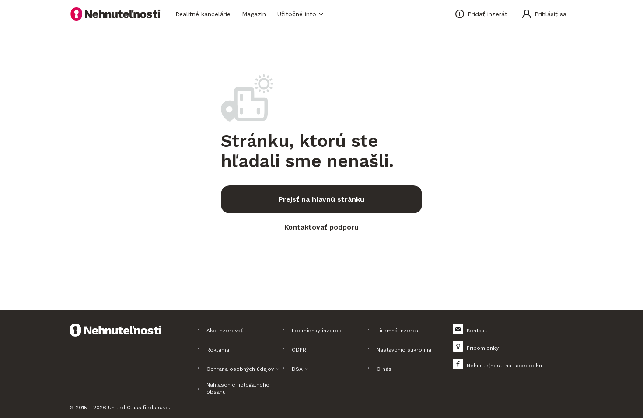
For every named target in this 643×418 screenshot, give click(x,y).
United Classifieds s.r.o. (139, 407)
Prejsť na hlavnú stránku (321, 199)
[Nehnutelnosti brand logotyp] (115, 14)
